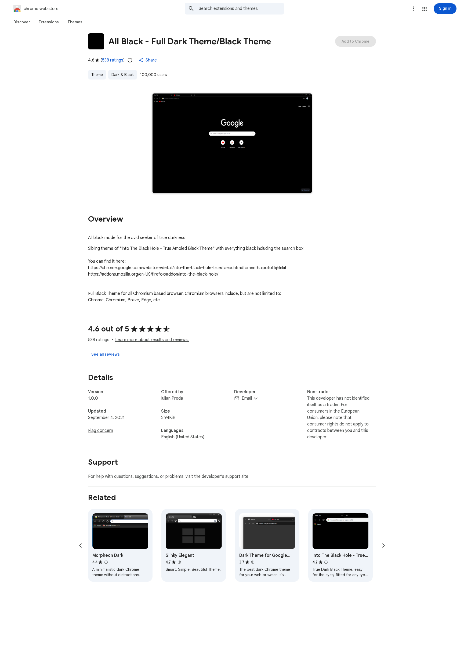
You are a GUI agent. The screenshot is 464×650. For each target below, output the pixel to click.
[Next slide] (383, 545)
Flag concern (100, 430)
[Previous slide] (80, 545)
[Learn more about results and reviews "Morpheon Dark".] (105, 562)
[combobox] (241, 8)
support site (236, 476)
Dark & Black (122, 74)
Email (247, 398)
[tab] (21, 22)
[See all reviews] (105, 354)
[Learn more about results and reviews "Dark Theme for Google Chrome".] (252, 562)
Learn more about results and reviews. (152, 339)
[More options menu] (413, 8)
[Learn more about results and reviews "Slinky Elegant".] (179, 562)
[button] (424, 8)
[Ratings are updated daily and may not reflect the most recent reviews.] (130, 60)
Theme (97, 74)
